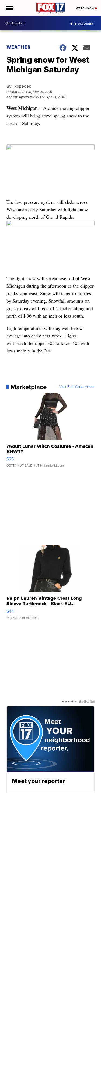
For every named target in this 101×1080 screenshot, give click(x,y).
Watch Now (85, 8)
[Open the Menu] (9, 8)
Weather (18, 47)
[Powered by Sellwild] (87, 701)
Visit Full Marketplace (77, 387)
